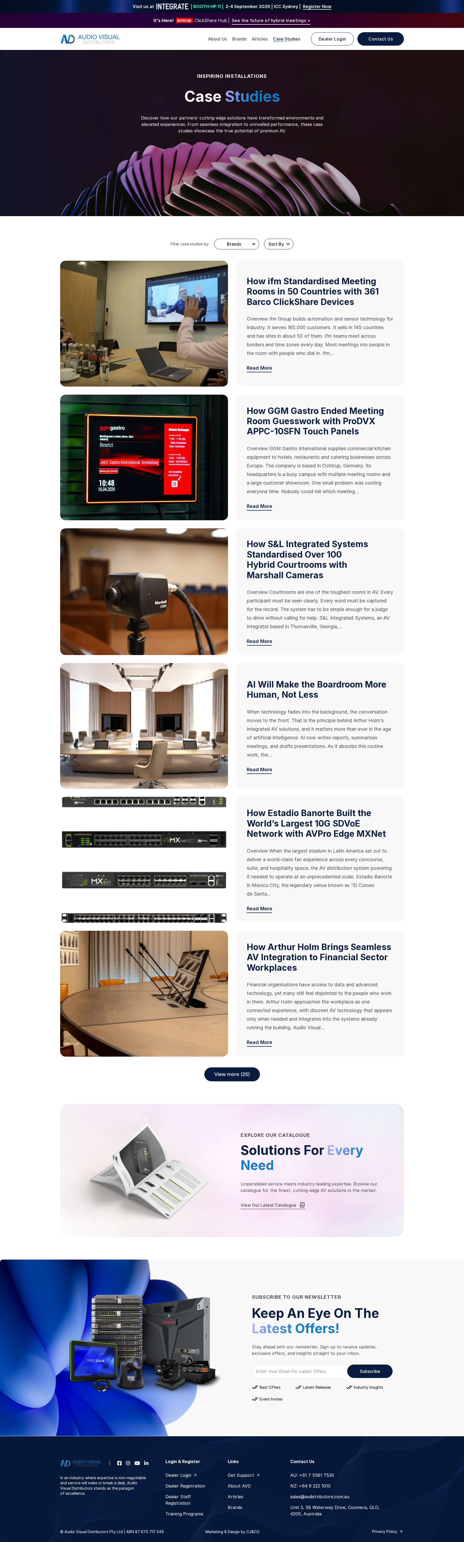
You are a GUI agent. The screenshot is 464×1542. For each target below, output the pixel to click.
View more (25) (232, 1074)
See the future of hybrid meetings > (271, 20)
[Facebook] (119, 1463)
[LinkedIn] (146, 1463)
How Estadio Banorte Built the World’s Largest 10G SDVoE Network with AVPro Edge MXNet (316, 823)
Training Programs (184, 1513)
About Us (217, 39)
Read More (259, 368)
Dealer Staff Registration (178, 1500)
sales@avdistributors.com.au (319, 1496)
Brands (239, 39)
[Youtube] (137, 1463)
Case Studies (286, 39)
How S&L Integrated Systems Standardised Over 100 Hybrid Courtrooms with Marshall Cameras (307, 559)
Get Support (241, 1475)
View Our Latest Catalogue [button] (268, 1205)
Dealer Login (178, 1475)
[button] (388, 1531)
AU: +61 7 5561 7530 (312, 1475)
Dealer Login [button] (332, 39)
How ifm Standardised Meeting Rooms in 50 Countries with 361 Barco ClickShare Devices (313, 291)
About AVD (239, 1486)
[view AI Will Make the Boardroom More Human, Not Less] (144, 726)
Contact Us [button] (380, 39)
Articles (260, 39)
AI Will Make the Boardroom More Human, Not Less (316, 689)
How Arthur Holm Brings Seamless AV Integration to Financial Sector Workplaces (319, 957)
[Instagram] (128, 1463)
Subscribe (370, 1371)
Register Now (317, 6)
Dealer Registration (185, 1486)
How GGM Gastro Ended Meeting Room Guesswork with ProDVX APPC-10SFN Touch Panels (315, 421)
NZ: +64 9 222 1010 (310, 1486)
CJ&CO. (252, 1531)
